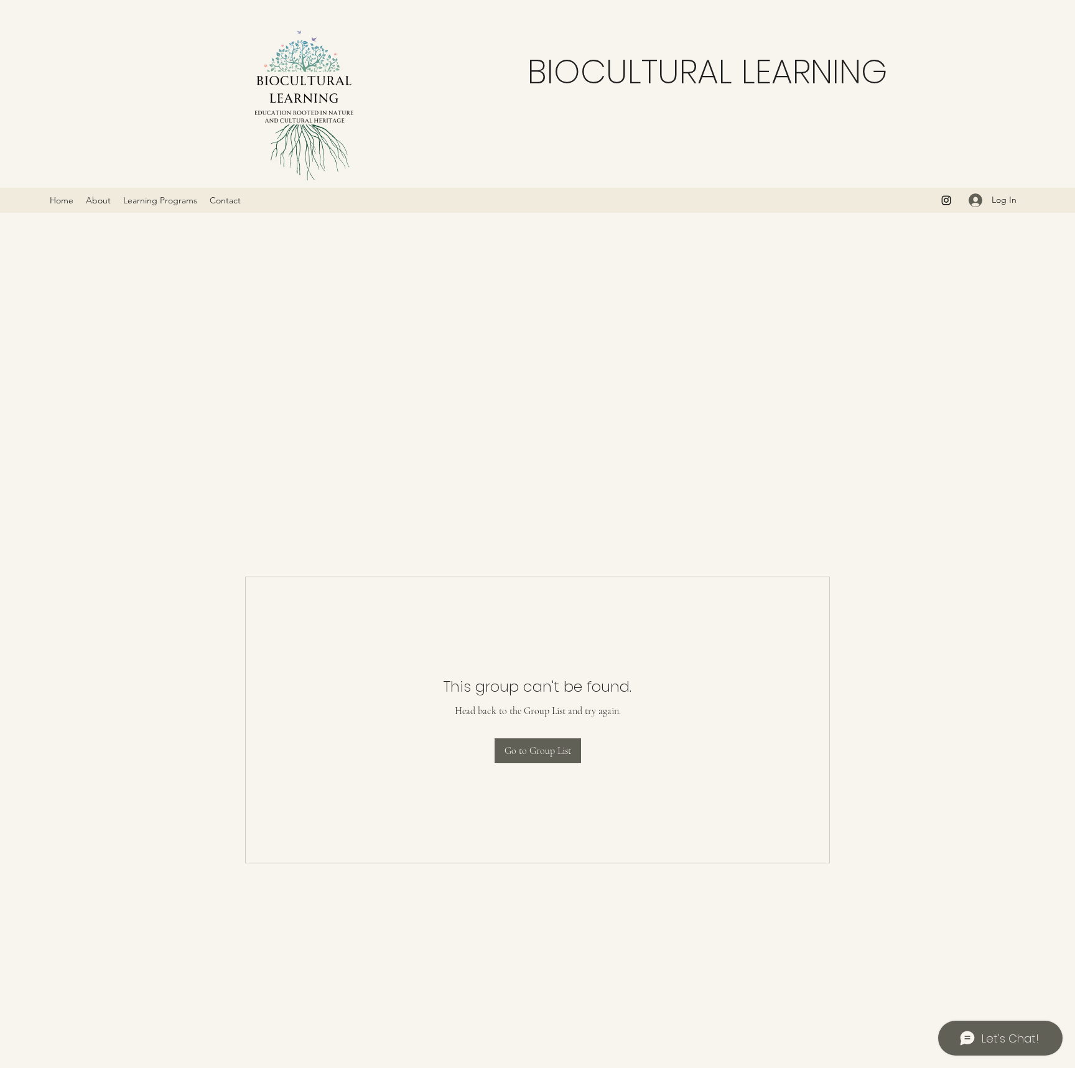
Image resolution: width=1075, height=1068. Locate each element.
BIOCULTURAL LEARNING (708, 71)
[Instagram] (946, 200)
